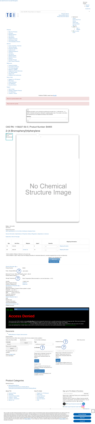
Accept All (82, 421)
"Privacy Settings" (27, 418)
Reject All (82, 417)
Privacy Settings (82, 414)
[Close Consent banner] (93, 411)
